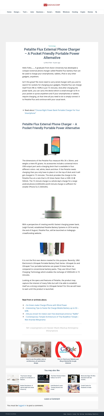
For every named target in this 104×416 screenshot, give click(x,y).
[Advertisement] (52, 28)
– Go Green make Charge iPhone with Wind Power (46, 305)
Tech (24, 12)
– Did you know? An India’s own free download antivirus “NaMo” (52, 314)
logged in (22, 405)
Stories (90, 12)
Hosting (75, 12)
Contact (74, 414)
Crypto (82, 12)
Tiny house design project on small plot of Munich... (27, 377)
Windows (66, 12)
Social (49, 12)
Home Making (88, 414)
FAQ (78, 414)
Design (16, 12)
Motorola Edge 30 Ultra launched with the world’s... (88, 377)
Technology (52, 46)
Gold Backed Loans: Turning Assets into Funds (57, 387)
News (65, 414)
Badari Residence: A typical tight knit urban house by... (27, 387)
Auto (32, 12)
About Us (69, 414)
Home (9, 12)
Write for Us (95, 414)
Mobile (57, 12)
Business (39, 12)
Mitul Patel (48, 63)
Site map (82, 414)
